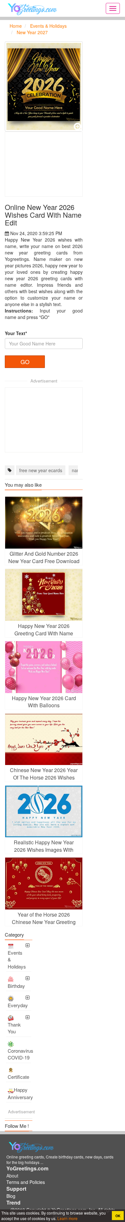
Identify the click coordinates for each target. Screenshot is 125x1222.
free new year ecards (40, 470)
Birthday (16, 985)
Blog (10, 1196)
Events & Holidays (17, 959)
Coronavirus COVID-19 (19, 1054)
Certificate (18, 1076)
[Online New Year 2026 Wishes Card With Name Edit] (44, 86)
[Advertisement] (43, 164)
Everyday (18, 1005)
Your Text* (16, 333)
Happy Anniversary (19, 1093)
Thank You (14, 1028)
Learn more (67, 1218)
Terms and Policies (25, 1182)
